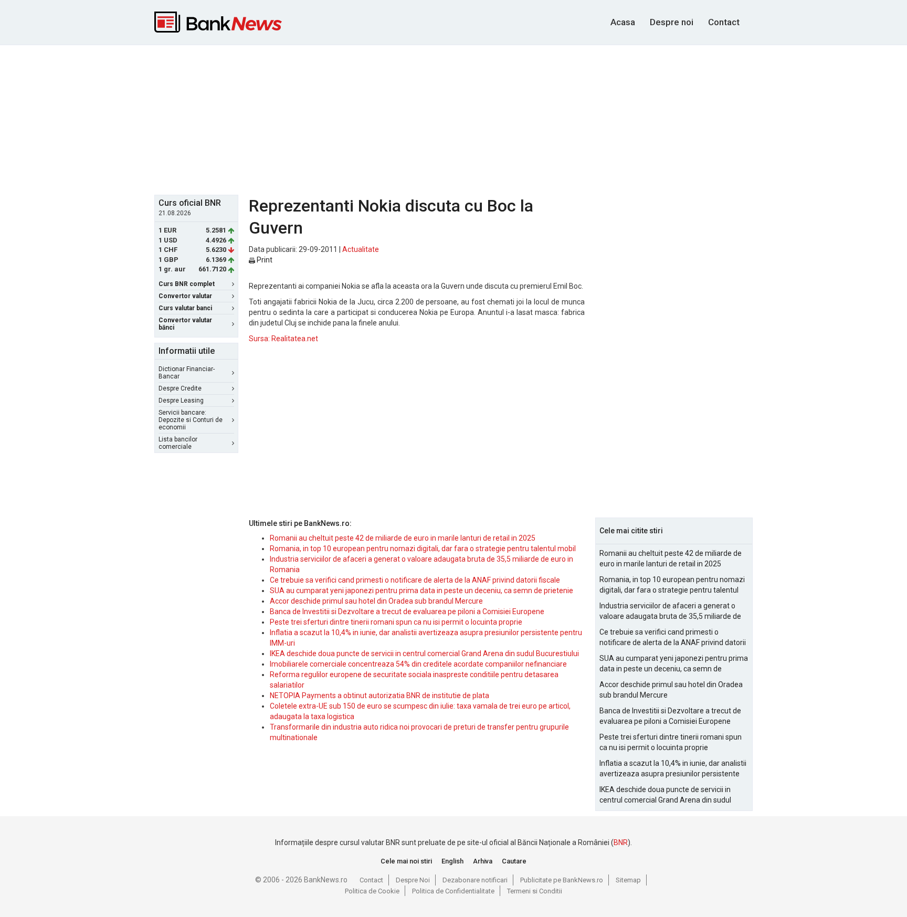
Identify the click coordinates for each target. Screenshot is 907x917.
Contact (724, 22)
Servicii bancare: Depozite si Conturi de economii (191, 420)
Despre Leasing (181, 400)
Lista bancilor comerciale (178, 443)
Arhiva (482, 861)
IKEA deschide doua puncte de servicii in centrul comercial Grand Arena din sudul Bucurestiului (424, 653)
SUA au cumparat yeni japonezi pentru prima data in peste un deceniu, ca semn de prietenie (421, 590)
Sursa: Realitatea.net (283, 338)
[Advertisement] (453, 118)
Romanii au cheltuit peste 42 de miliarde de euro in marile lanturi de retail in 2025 (402, 538)
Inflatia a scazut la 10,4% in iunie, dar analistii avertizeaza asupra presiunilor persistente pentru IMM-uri (672, 769)
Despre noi (671, 22)
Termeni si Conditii (534, 891)
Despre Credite (180, 388)
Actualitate (360, 249)
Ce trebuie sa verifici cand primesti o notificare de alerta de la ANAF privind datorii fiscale (415, 580)
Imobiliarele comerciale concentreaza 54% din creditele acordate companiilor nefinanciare (418, 664)
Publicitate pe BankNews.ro (561, 880)
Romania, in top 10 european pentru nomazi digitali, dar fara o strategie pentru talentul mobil (423, 548)
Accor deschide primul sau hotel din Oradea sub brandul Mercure (376, 601)
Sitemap (628, 880)
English (452, 861)
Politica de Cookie (372, 891)
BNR (621, 842)
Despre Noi (413, 880)
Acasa (622, 22)
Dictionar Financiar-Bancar (187, 372)
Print (263, 260)
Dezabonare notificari (475, 880)
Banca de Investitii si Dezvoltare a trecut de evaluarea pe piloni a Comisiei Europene (407, 611)
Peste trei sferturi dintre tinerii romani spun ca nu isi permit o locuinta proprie (396, 622)
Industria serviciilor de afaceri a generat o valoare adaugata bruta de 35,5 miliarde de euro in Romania (670, 611)
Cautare (514, 861)
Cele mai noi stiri (406, 861)
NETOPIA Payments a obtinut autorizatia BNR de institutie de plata (379, 695)
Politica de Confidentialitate (453, 891)
